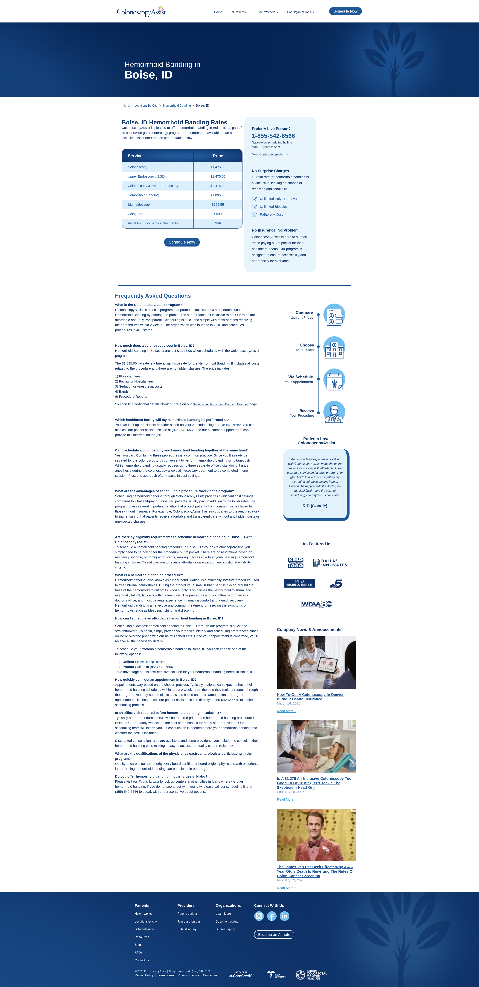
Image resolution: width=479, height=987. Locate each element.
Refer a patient (187, 913)
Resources (142, 937)
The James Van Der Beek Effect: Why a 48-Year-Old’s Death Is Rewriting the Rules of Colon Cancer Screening (315, 871)
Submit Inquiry (186, 929)
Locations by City (146, 105)
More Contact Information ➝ (270, 154)
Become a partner (227, 921)
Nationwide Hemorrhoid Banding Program (220, 404)
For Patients (238, 12)
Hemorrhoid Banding (177, 105)
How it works (143, 913)
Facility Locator (230, 425)
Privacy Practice (188, 975)
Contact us (142, 960)
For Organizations (299, 12)
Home (218, 12)
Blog (138, 944)
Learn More (223, 913)
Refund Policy (144, 975)
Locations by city (146, 921)
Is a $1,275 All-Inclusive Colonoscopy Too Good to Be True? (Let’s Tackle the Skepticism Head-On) (314, 783)
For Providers (266, 12)
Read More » (286, 711)
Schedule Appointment (150, 661)
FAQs (138, 952)
